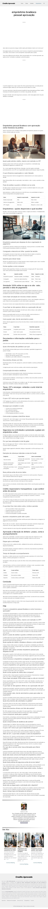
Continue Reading (10, 862)
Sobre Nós (4, 900)
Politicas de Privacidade (11, 900)
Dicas (27, 3)
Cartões (31, 3)
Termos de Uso (20, 900)
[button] (44, 3)
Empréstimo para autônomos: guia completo (22, 850)
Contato (32, 900)
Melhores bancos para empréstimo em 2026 (10, 849)
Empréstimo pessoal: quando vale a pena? (36, 849)
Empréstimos (38, 3)
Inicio (22, 3)
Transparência (26, 900)
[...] (7, 859)
